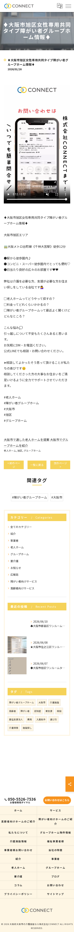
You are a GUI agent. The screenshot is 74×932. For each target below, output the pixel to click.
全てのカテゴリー (21, 527)
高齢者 (12, 711)
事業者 (14, 540)
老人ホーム (10, 450)
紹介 (13, 534)
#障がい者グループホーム (29, 497)
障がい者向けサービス (23, 581)
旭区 (19, 450)
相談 (59, 711)
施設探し (27, 727)
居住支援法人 (16, 719)
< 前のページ (13, 465)
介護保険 (13, 727)
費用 (29, 719)
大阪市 (42, 702)
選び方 (53, 719)
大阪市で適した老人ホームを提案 (26, 439)
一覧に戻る (37, 465)
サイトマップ (55, 894)
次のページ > (60, 465)
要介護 (14, 561)
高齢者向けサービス (22, 588)
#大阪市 (56, 497)
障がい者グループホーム (21, 702)
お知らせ (15, 568)
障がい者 (25, 711)
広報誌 (14, 574)
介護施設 (54, 702)
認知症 (37, 711)
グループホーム (32, 450)
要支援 (49, 711)
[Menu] (68, 6)
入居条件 (41, 719)
